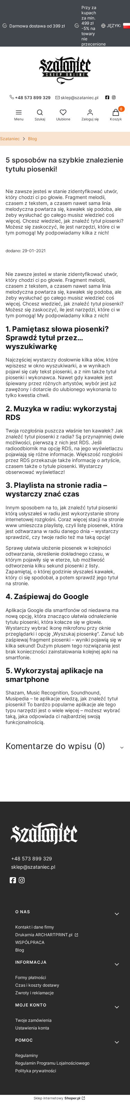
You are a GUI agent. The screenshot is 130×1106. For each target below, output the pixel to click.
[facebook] (108, 97)
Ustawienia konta (32, 1028)
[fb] (13, 880)
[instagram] (114, 97)
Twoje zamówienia (33, 1020)
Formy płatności (30, 977)
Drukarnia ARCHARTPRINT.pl (44, 934)
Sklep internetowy (57, 1098)
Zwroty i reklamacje (34, 992)
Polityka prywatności (35, 1070)
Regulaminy (26, 1055)
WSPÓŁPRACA (29, 942)
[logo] (65, 832)
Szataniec (10, 138)
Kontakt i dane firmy (34, 927)
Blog (32, 138)
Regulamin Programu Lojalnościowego (52, 1063)
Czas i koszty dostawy (37, 985)
